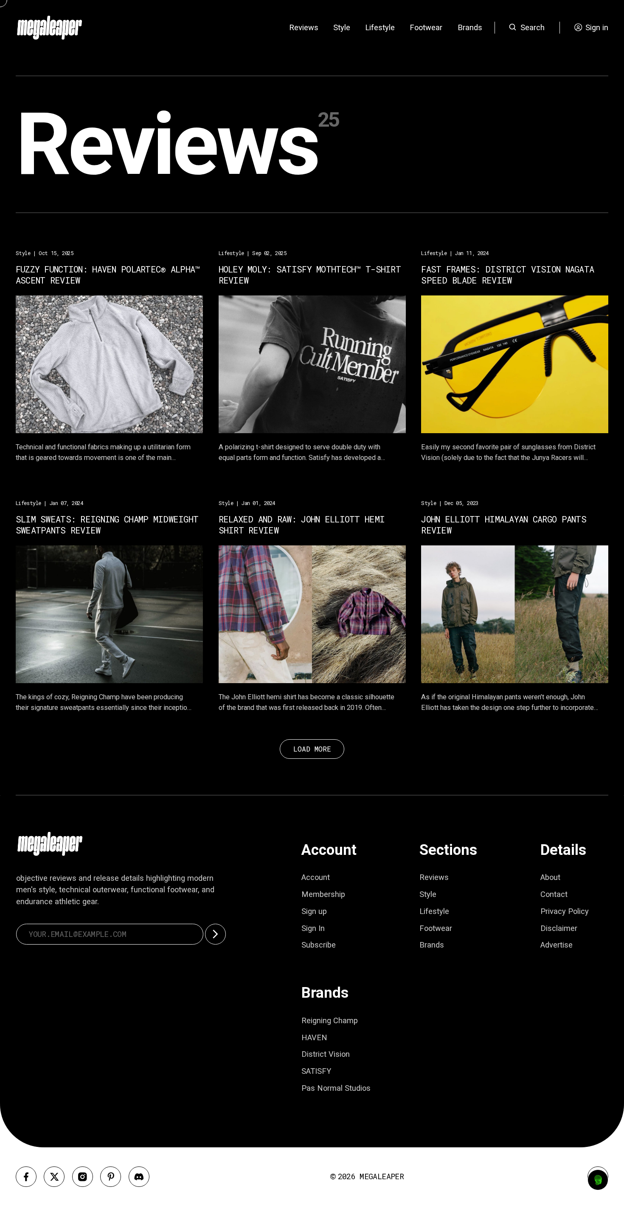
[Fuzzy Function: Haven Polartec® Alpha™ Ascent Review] (109, 364)
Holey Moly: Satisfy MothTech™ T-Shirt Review (310, 275)
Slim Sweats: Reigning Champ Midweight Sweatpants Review (107, 525)
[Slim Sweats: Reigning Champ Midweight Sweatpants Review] (109, 614)
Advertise (556, 944)
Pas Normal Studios (336, 1088)
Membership (323, 894)
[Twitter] (54, 1176)
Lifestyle (380, 27)
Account (315, 877)
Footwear (426, 27)
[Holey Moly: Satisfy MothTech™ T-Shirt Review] (312, 364)
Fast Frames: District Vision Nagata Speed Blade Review (507, 275)
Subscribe (318, 944)
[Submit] (215, 934)
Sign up (314, 911)
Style (341, 27)
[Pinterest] (110, 1176)
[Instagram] (82, 1176)
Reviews (303, 27)
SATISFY (316, 1071)
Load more (312, 748)
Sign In (313, 928)
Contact (554, 894)
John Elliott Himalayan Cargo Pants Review (503, 525)
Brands (470, 27)
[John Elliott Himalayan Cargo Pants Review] (514, 614)
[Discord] (139, 1176)
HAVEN (314, 1037)
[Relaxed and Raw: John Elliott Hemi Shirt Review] (312, 614)
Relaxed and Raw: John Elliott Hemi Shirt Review (302, 525)
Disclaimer (558, 928)
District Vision (325, 1054)
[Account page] (597, 1179)
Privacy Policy (564, 911)
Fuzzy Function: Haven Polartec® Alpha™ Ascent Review (108, 275)
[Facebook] (26, 1176)
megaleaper (382, 1176)
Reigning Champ (329, 1020)
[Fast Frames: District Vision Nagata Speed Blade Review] (514, 364)
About (550, 877)
